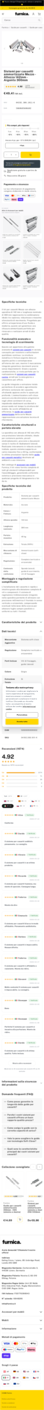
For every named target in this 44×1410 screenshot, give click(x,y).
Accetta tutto (22, 722)
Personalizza (22, 715)
